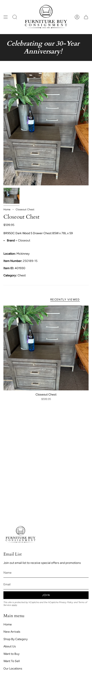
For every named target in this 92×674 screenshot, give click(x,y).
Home (6, 209)
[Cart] (86, 17)
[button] (14, 17)
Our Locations (12, 668)
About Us (9, 646)
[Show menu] (5, 17)
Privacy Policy (66, 602)
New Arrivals (11, 632)
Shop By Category (15, 639)
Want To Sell (11, 661)
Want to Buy (11, 654)
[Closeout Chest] (46, 348)
